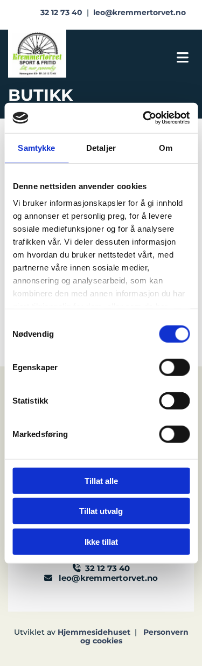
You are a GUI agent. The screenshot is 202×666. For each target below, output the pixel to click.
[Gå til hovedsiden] (59, 54)
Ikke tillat (101, 541)
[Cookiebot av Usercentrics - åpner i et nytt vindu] (144, 118)
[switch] (174, 367)
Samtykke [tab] (36, 147)
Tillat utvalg (101, 511)
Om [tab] (165, 147)
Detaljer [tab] (101, 147)
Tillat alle (101, 480)
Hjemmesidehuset (94, 632)
